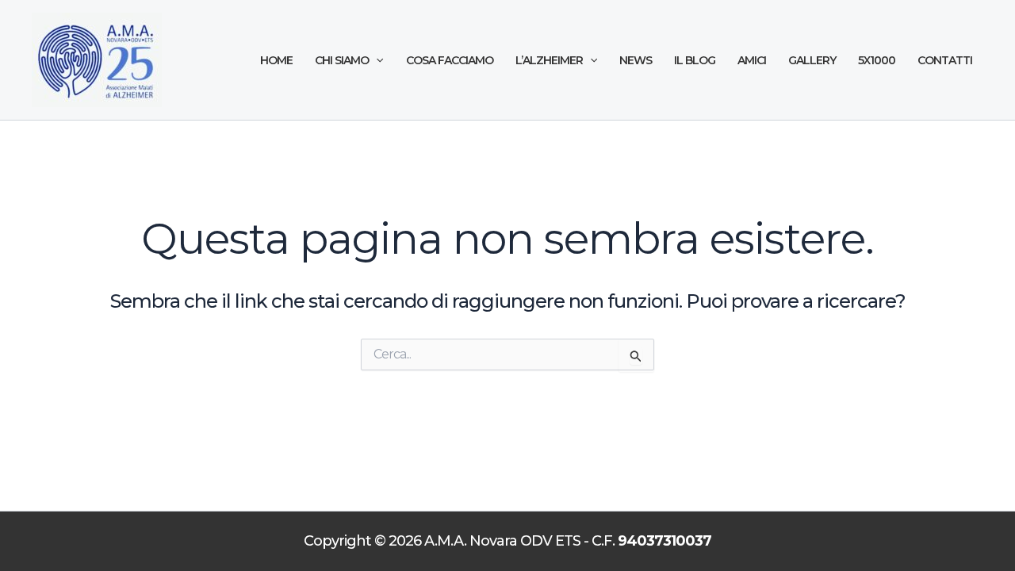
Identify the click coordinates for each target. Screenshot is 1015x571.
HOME (276, 60)
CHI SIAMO (342, 60)
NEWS (635, 60)
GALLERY (812, 60)
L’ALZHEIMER (549, 60)
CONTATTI (944, 60)
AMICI (751, 60)
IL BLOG (694, 60)
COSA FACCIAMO (449, 60)
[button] (376, 60)
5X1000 (876, 60)
